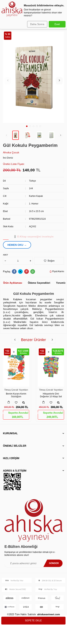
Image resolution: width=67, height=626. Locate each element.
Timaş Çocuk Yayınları (16, 390)
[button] (27, 126)
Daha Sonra (37, 24)
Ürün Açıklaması (12, 282)
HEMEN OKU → (17, 244)
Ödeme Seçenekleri (39, 282)
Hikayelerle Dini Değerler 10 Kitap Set (51, 395)
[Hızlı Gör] (23, 402)
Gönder (54, 563)
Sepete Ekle (33, 620)
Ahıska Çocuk (11, 152)
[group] (33, 77)
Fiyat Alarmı (58, 271)
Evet (57, 24)
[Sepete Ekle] (9, 402)
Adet (5, 255)
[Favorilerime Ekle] (16, 402)
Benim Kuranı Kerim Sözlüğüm (16, 395)
